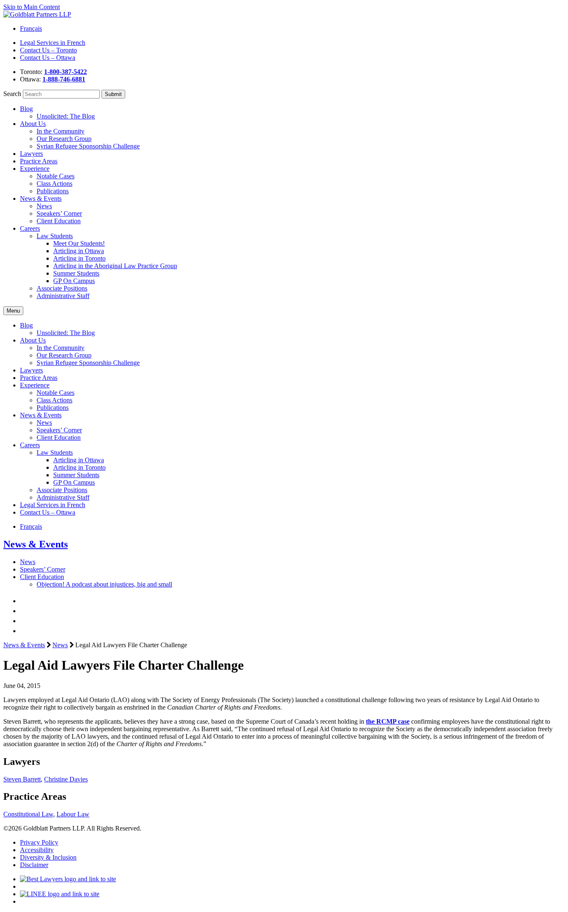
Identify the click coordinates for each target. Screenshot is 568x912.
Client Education (59, 220)
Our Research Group (64, 138)
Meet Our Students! (79, 243)
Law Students (55, 235)
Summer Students (76, 273)
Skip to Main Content (31, 6)
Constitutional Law (28, 814)
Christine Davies (66, 779)
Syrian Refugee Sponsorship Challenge (88, 146)
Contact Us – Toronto (48, 50)
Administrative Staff (63, 295)
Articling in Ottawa (78, 250)
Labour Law (73, 814)
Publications (53, 191)
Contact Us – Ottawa (47, 57)
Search (12, 93)
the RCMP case (388, 721)
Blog (26, 108)
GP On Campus (74, 280)
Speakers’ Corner (59, 213)
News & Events (41, 198)
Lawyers (31, 153)
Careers (30, 228)
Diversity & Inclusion (48, 857)
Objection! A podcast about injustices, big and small (104, 584)
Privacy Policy (39, 842)
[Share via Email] (24, 630)
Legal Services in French (52, 42)
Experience (34, 168)
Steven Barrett (22, 779)
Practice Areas (38, 161)
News (44, 206)
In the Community (60, 131)
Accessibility (37, 849)
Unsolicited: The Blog (66, 116)
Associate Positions (62, 288)
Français (31, 28)
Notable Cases (55, 176)
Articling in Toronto (79, 258)
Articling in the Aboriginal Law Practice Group (115, 265)
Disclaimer (34, 864)
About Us (33, 123)
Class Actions (54, 183)
